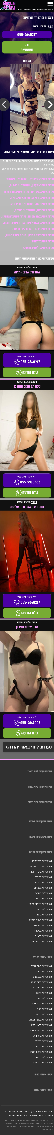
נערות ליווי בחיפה (43, 882)
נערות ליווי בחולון (20, 197)
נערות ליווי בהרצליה (43, 197)
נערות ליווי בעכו (44, 914)
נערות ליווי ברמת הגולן (41, 941)
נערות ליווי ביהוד (45, 204)
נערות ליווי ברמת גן (22, 229)
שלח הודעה (30, 372)
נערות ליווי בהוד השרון (16, 191)
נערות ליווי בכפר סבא (22, 204)
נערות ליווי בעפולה (43, 925)
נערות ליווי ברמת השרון (41, 235)
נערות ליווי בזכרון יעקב (41, 871)
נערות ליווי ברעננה (16, 235)
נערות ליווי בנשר (44, 909)
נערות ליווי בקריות (43, 936)
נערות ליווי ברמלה (44, 229)
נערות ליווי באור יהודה (42, 179)
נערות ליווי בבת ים (20, 185)
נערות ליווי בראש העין (14, 216)
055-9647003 (30, 722)
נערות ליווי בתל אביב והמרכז (38, 247)
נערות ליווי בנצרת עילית (40, 904)
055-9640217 (27, 34)
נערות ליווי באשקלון (43, 185)
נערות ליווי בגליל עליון (42, 861)
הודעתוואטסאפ (27, 47)
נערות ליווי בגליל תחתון (41, 866)
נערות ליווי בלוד (45, 210)
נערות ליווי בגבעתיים (42, 191)
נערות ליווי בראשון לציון (40, 222)
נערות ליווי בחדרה (43, 877)
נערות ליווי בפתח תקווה (41, 216)
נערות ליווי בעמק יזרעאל (40, 920)
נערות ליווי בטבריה (43, 888)
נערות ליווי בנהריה (43, 898)
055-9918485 (30, 482)
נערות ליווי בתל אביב (43, 241)
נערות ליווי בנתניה (25, 210)
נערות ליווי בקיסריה (43, 930)
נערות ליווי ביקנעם (43, 893)
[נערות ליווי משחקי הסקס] (9, 6)
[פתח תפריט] (50, 3)
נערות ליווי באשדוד (17, 179)
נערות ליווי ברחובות (14, 222)
